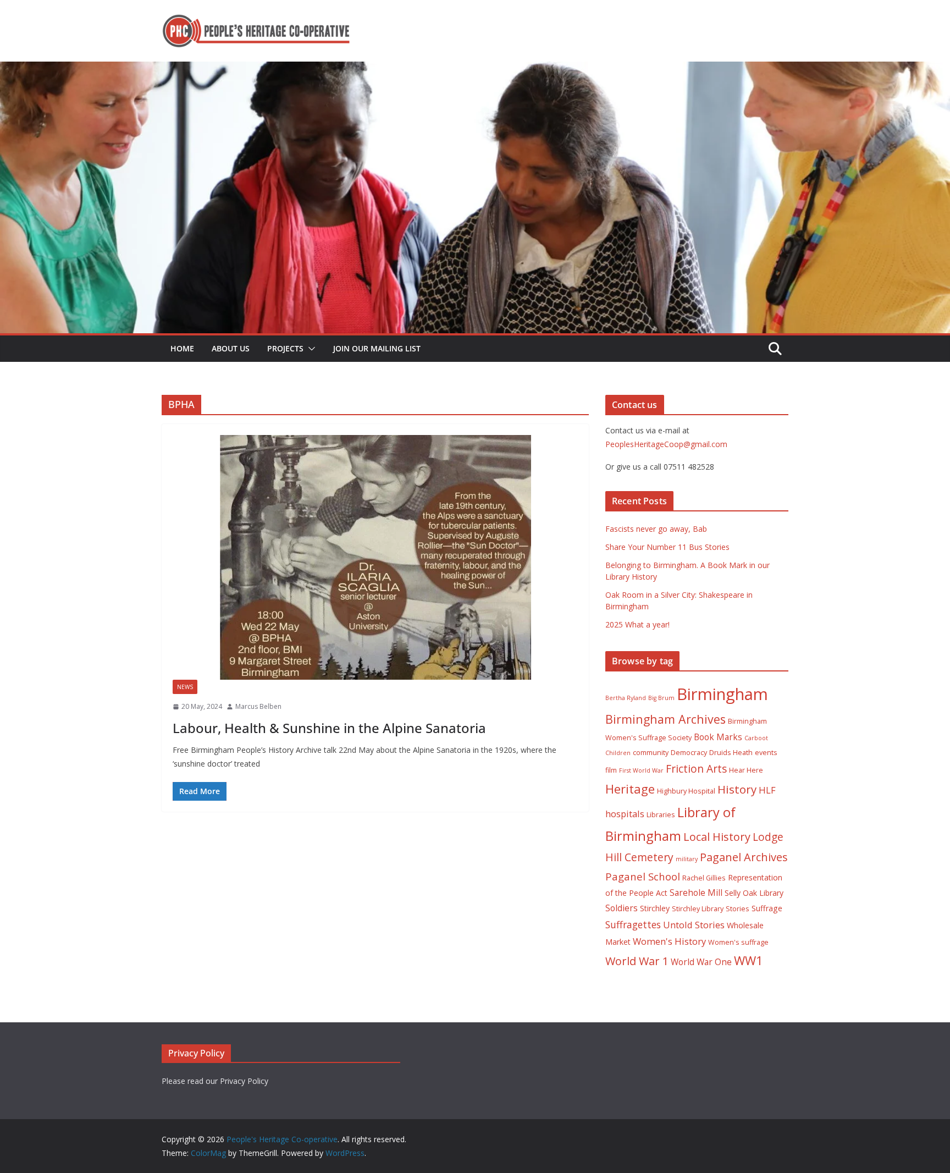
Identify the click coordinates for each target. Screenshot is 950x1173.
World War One (701, 962)
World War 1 (637, 961)
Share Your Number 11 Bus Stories (667, 547)
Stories (737, 908)
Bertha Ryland (625, 698)
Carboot (756, 738)
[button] (309, 348)
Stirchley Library (697, 908)
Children (618, 753)
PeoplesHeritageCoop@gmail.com (666, 444)
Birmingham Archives (665, 719)
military (687, 859)
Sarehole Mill (696, 892)
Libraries (661, 814)
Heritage (630, 789)
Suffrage (767, 908)
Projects (285, 348)
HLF (767, 790)
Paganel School (642, 876)
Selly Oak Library (754, 893)
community (651, 752)
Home (182, 348)
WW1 (748, 960)
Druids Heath (731, 752)
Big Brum (661, 698)
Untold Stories (694, 924)
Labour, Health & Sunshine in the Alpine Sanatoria (329, 728)
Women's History (669, 941)
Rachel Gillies (704, 878)
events (766, 752)
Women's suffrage (738, 942)
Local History (716, 836)
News (185, 687)
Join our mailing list (377, 348)
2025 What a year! (637, 624)
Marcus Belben (258, 706)
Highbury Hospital (686, 791)
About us (231, 348)
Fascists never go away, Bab (656, 529)
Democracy (689, 752)
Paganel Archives (744, 857)
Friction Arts (696, 768)
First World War (641, 770)
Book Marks (718, 737)
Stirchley (655, 908)
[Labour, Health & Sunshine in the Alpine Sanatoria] (375, 557)
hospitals (624, 813)
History (736, 789)
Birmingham (722, 694)
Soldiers (621, 908)
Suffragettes (633, 924)
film (611, 770)
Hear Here (746, 770)
